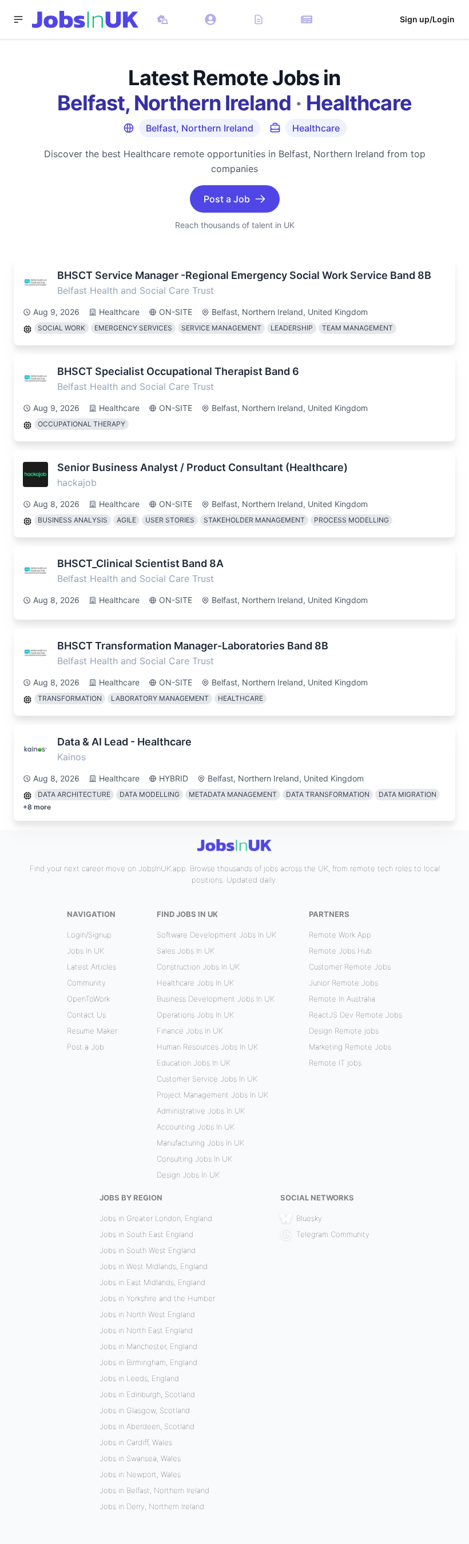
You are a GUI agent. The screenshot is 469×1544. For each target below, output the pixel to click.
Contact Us (86, 1014)
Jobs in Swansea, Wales (140, 1458)
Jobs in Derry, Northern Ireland (152, 1506)
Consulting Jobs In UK (194, 1158)
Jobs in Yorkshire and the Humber (157, 1298)
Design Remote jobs (344, 1030)
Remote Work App (340, 934)
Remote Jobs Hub (340, 950)
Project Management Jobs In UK (212, 1094)
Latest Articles (91, 966)
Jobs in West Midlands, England (154, 1266)
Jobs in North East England (146, 1330)
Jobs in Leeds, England (139, 1378)
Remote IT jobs (335, 1062)
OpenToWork (88, 998)
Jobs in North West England (147, 1314)
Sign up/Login (427, 19)
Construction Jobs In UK (198, 966)
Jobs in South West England (148, 1250)
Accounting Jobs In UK (195, 1126)
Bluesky (309, 1218)
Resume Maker (92, 1030)
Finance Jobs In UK (190, 1030)
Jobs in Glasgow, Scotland (145, 1410)
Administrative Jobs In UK (201, 1110)
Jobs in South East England (146, 1234)
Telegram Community (332, 1234)
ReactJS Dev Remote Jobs (355, 1014)
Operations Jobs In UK (195, 1014)
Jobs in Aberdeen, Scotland (147, 1426)
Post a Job (85, 1046)
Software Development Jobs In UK (216, 934)
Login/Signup (89, 934)
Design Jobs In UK (188, 1174)
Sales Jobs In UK (185, 950)
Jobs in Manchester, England (148, 1346)
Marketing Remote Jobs (350, 1046)
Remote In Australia (342, 998)
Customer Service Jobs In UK (207, 1078)
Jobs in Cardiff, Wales (136, 1442)
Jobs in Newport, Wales (140, 1474)
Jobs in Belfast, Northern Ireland (154, 1490)
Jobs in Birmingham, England (148, 1362)
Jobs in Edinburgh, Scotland (147, 1394)
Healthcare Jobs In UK (195, 982)
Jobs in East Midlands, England (152, 1282)
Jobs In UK (85, 950)
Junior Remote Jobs (343, 982)
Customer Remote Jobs (350, 966)
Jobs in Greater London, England (156, 1218)
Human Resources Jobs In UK (207, 1046)
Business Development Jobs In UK (216, 998)
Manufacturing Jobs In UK (200, 1142)
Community (86, 982)
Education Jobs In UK (193, 1062)
